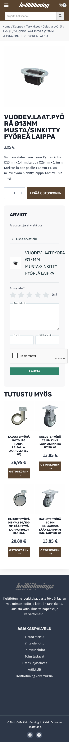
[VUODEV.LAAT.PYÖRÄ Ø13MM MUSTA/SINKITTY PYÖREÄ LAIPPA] (34, 76)
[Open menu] (6, 5)
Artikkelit (34, 669)
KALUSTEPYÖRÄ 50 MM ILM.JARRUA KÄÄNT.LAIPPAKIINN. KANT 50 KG (50, 526)
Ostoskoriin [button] (18, 471)
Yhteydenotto (34, 643)
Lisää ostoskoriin (46, 193)
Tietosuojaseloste (34, 663)
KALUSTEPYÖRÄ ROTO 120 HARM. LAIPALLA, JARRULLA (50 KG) (19, 445)
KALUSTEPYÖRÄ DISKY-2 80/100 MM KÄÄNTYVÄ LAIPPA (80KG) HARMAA (19, 526)
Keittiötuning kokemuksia (34, 676)
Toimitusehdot (34, 650)
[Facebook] (30, 735)
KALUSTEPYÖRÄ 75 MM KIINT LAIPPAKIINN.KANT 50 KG (50, 442)
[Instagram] (39, 735)
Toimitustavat (34, 656)
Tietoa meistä (34, 637)
